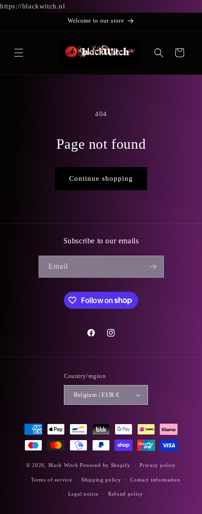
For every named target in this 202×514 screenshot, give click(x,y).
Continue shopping (101, 178)
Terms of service (51, 479)
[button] (18, 52)
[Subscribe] (153, 267)
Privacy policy (158, 465)
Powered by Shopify (105, 465)
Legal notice (83, 494)
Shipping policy (101, 479)
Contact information (155, 479)
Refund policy (125, 494)
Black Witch (63, 465)
